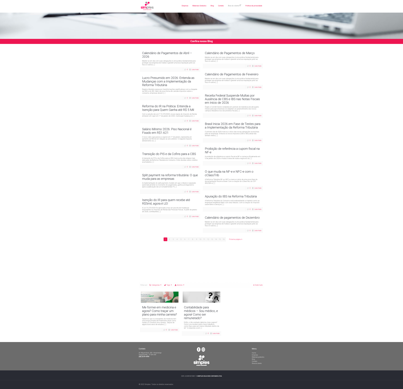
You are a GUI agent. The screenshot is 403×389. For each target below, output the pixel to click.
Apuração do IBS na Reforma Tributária (231, 196)
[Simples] (147, 6)
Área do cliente (257, 363)
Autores (180, 285)
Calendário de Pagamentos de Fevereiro (231, 74)
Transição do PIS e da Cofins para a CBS (169, 154)
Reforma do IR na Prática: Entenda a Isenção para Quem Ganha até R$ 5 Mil (168, 108)
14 (216, 239)
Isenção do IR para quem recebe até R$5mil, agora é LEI (166, 201)
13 (212, 239)
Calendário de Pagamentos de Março (230, 53)
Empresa (255, 355)
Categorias (156, 285)
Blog (253, 359)
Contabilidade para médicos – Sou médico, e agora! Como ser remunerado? (201, 312)
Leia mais (195, 70)
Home (254, 353)
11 (204, 239)
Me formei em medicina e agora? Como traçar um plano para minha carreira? (159, 310)
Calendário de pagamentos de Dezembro (232, 217)
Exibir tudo (259, 285)
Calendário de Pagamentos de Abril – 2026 (167, 54)
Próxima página (235, 239)
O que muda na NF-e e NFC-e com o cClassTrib (229, 173)
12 (208, 239)
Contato (254, 361)
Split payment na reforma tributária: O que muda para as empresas (170, 177)
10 (200, 239)
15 (220, 239)
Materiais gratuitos (258, 357)
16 (224, 239)
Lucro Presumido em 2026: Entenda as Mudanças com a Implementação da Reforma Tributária (168, 81)
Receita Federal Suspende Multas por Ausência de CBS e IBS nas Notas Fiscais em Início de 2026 (232, 99)
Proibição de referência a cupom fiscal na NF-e (232, 150)
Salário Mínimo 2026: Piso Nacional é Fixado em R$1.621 (167, 131)
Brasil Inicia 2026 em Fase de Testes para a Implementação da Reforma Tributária (232, 125)
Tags (168, 285)
